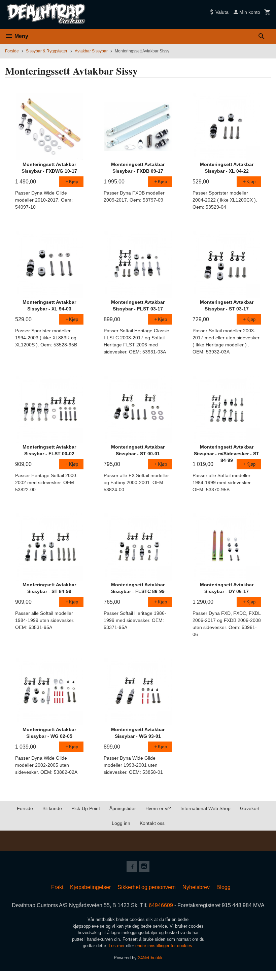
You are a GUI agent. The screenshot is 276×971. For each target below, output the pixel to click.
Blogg (223, 887)
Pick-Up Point (85, 808)
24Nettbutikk (150, 957)
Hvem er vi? (158, 808)
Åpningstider (122, 808)
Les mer (117, 945)
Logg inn (121, 823)
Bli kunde (52, 808)
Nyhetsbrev (196, 887)
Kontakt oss (152, 823)
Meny (20, 36)
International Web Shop (205, 808)
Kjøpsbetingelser (90, 887)
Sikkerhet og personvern (146, 887)
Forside (12, 51)
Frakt (57, 887)
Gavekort (250, 808)
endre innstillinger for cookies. (164, 945)
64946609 (161, 905)
